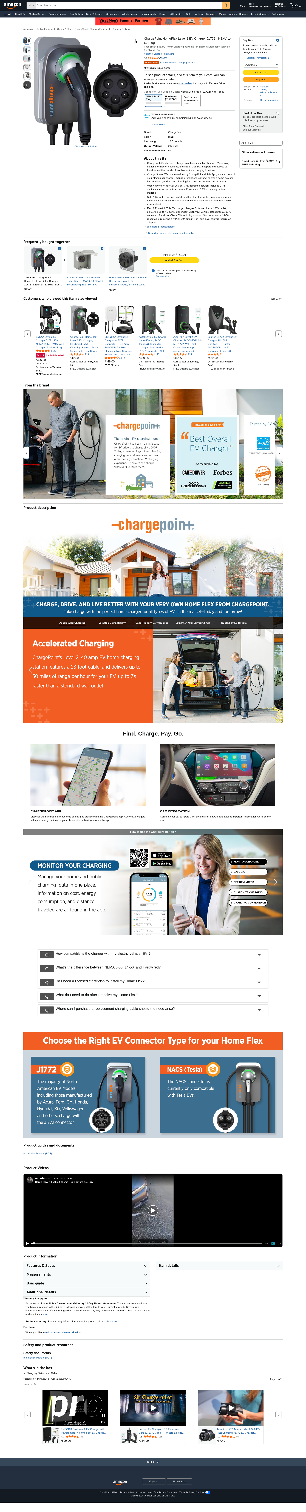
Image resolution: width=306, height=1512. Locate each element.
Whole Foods (129, 14)
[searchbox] (129, 5)
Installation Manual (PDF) (37, 1153)
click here (111, 1321)
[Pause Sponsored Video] (103, 1416)
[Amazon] (13, 5)
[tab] (72, 622)
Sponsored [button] (28, 1384)
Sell (188, 14)
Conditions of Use (108, 1492)
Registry (211, 14)
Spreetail (264, 86)
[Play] (26, 1243)
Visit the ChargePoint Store (159, 53)
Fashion (198, 14)
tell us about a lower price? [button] (62, 1332)
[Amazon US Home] (120, 1483)
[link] (85, 259)
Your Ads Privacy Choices (191, 1492)
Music (222, 14)
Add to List (247, 142)
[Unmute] (279, 1243)
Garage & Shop (64, 29)
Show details (162, 276)
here (45, 1314)
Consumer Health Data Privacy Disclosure (156, 1492)
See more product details (160, 226)
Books (162, 14)
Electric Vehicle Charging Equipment (92, 29)
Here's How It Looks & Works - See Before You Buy (64, 1181)
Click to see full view (86, 146)
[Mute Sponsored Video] (103, 1422)
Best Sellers (76, 14)
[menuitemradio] (273, 1243)
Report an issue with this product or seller (171, 233)
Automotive (278, 14)
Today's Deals (148, 14)
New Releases (94, 14)
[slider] (146, 1243)
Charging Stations (121, 29)
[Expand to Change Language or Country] (244, 6)
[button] (8, 14)
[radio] (27, 40)
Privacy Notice (127, 1492)
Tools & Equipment (46, 29)
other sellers (185, 83)
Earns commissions (62, 1178)
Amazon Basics (57, 14)
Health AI (20, 14)
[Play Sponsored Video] (153, 1408)
